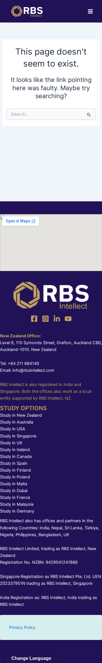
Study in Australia (16, 422)
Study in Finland (15, 470)
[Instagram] (45, 318)
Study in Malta (13, 483)
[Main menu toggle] (90, 11)
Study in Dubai (13, 490)
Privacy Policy (22, 627)
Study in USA (12, 428)
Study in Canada (16, 456)
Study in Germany (17, 511)
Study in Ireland (15, 449)
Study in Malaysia (16, 504)
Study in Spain (13, 463)
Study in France (15, 497)
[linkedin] (56, 318)
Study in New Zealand (21, 415)
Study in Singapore (18, 436)
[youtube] (68, 318)
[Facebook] (34, 318)
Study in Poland (15, 477)
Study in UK (11, 442)
